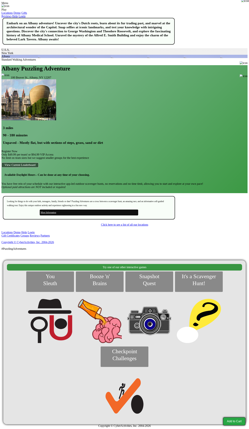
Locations (7, 12)
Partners (45, 235)
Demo (17, 12)
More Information (48, 212)
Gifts (24, 12)
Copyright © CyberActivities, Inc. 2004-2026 (27, 242)
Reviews (6, 16)
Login (22, 16)
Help (15, 16)
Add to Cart (234, 421)
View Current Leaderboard (20, 164)
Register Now (9, 151)
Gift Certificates (10, 235)
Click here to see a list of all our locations (124, 224)
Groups (24, 235)
